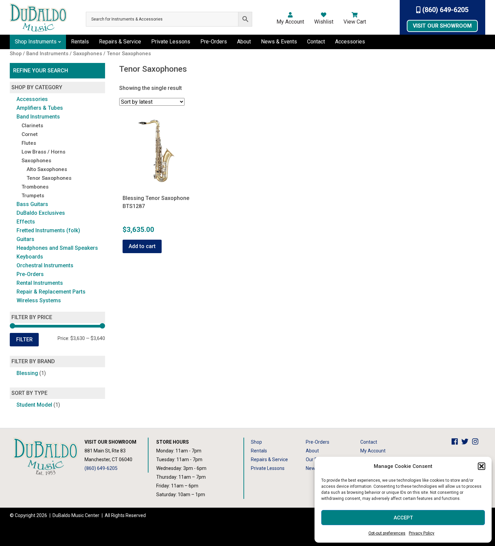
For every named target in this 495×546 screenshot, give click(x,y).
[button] (481, 466)
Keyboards (29, 256)
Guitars (25, 239)
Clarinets (32, 126)
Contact (316, 41)
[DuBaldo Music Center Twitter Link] (466, 442)
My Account (290, 22)
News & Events (279, 41)
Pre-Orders (213, 41)
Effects (25, 221)
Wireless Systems (38, 300)
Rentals (80, 41)
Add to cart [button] (142, 246)
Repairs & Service (120, 41)
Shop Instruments (36, 41)
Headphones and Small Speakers (57, 248)
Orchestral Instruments (44, 265)
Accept (403, 518)
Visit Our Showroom (442, 26)
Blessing (27, 373)
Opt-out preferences (386, 533)
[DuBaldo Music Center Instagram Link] (477, 442)
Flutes (29, 143)
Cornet (30, 134)
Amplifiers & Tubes (39, 108)
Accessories (350, 41)
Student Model (34, 405)
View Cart (354, 22)
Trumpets (33, 196)
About (244, 41)
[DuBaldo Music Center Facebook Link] (456, 442)
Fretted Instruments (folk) (48, 230)
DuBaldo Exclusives (40, 213)
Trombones (35, 187)
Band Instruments (38, 116)
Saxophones (36, 161)
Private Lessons (170, 41)
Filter (24, 339)
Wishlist (323, 22)
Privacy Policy (421, 533)
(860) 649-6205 (444, 10)
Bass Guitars (32, 204)
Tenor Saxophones (49, 178)
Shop (256, 442)
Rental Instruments (39, 283)
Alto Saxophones (47, 169)
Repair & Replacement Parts (51, 291)
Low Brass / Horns (43, 152)
